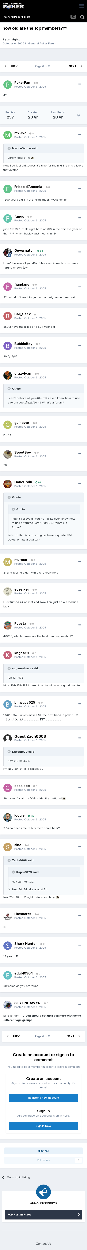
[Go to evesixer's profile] (7, 591)
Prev (14, 66)
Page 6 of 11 (43, 66)
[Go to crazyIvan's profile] (7, 375)
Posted (30, 86)
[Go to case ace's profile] (7, 788)
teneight (13, 39)
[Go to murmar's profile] (7, 562)
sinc (17, 845)
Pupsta (20, 623)
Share (44, 1151)
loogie (19, 815)
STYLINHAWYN (27, 1003)
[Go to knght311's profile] (7, 655)
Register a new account (43, 1097)
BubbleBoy (23, 344)
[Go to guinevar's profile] (7, 425)
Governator (24, 250)
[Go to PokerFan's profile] (7, 84)
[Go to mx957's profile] (7, 135)
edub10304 (23, 973)
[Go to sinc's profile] (7, 847)
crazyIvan (22, 373)
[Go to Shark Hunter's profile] (7, 945)
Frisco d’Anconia (28, 187)
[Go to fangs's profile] (7, 218)
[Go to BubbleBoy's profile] (7, 346)
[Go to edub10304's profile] (7, 975)
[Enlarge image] (32, 157)
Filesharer (22, 914)
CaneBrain (23, 482)
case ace (22, 786)
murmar (20, 560)
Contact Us (43, 1243)
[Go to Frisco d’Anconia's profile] (7, 189)
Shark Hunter (25, 943)
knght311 (21, 653)
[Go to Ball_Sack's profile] (7, 316)
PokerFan (22, 82)
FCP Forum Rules (19, 1214)
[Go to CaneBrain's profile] (7, 484)
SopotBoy (22, 452)
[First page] (5, 66)
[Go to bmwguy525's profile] (7, 704)
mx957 (20, 133)
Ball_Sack (22, 314)
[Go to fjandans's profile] (7, 286)
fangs (19, 216)
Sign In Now (43, 1126)
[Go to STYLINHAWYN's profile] (7, 1005)
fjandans (21, 284)
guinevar (21, 423)
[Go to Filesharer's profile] (7, 916)
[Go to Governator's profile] (7, 252)
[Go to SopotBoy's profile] (7, 454)
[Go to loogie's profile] (7, 817)
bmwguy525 (24, 702)
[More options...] (79, 84)
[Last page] (81, 66)
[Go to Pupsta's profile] (7, 625)
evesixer (21, 589)
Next (72, 66)
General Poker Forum (42, 43)
